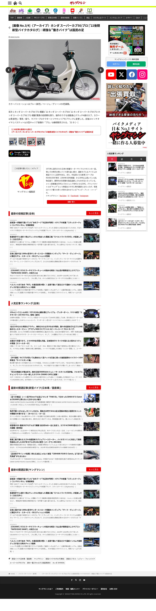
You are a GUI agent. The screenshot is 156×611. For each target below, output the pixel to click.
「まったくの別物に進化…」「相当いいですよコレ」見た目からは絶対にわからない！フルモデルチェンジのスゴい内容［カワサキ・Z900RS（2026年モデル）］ (131, 209)
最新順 (19, 17)
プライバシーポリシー (90, 589)
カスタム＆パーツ (99, 17)
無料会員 (136, 64)
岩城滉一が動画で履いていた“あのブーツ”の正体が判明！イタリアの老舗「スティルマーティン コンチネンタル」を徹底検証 (45, 223)
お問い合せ (113, 589)
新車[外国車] (65, 17)
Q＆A (138, 17)
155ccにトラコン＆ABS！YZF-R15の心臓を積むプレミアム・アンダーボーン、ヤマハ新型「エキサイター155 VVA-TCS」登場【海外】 (46, 313)
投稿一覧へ (71, 202)
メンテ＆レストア (116, 17)
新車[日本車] (52, 17)
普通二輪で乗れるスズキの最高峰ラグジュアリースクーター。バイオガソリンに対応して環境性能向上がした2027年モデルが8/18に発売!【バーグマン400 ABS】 (45, 440)
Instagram (84, 195)
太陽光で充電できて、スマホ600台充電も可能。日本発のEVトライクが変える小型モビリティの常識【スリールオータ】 (45, 341)
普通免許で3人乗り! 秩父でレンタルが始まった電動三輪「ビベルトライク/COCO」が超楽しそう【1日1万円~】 (46, 237)
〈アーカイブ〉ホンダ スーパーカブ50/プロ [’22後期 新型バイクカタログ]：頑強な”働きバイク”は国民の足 (76, 574)
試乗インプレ (78, 17)
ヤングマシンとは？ (46, 589)
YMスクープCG (39, 17)
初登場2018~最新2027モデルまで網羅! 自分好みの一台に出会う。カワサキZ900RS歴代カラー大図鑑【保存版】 (46, 426)
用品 (88, 17)
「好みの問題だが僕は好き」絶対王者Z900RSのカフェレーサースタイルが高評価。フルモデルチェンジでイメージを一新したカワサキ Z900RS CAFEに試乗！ (46, 373)
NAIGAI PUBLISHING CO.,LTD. (76, 594)
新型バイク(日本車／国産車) (22, 559)
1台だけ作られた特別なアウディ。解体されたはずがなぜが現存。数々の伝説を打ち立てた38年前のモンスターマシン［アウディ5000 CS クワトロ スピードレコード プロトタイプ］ (46, 327)
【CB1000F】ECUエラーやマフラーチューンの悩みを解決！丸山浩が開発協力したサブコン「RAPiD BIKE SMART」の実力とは (45, 271)
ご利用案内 (59, 589)
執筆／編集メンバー (73, 589)
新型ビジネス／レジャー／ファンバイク (80, 559)
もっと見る (93, 213)
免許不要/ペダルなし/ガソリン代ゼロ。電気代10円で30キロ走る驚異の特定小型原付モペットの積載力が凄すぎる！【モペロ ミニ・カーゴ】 (46, 412)
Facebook (74, 195)
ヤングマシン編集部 (124, 172)
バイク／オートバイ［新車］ (28, 574)
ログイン (116, 64)
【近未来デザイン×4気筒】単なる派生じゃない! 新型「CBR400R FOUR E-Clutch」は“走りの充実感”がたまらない (46, 454)
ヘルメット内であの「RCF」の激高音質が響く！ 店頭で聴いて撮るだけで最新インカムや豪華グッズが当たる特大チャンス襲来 (46, 285)
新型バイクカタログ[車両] (55, 559)
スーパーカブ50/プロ (17, 563)
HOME (13, 574)
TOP (12, 17)
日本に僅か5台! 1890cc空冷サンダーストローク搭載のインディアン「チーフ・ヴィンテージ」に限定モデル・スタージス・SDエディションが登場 (46, 254)
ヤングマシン (39, 559)
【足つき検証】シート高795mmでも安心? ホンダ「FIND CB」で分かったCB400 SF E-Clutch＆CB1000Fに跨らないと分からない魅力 (46, 398)
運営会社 (104, 589)
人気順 (28, 17)
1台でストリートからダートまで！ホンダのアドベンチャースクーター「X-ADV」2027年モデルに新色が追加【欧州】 (131, 222)
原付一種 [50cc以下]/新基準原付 (38, 563)
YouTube (63, 195)
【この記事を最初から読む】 (52, 130)
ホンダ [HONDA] (59, 563)
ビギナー (129, 17)
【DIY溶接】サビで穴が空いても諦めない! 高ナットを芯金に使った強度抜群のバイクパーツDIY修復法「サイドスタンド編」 (46, 358)
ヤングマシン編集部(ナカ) (126, 200)
